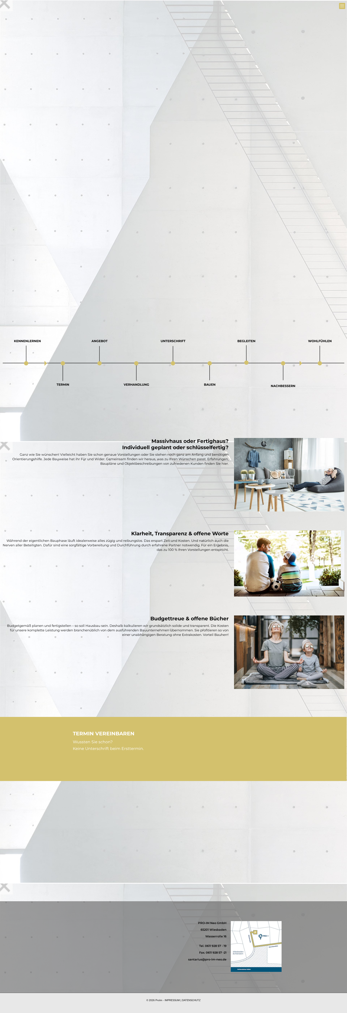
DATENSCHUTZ (191, 1000)
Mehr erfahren (160, 249)
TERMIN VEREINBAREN (111, 762)
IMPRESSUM (172, 1000)
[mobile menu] (342, 6)
